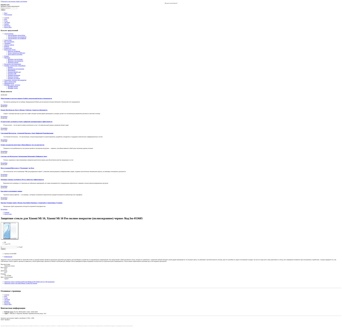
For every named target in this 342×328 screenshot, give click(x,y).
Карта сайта (7, 27)
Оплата (6, 24)
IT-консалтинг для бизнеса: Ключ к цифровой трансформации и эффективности (26, 121)
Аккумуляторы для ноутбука (16, 35)
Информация (8, 256)
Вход (5, 13)
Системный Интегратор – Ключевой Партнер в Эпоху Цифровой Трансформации (27, 133)
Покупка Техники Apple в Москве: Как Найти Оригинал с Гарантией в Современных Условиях (31, 203)
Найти (3, 10)
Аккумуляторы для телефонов (17, 38)
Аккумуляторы (8, 33)
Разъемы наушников (14, 75)
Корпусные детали (10, 49)
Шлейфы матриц (13, 86)
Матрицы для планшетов (15, 61)
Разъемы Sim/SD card (14, 72)
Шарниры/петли (9, 83)
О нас (6, 21)
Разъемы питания (13, 77)
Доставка (7, 22)
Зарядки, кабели (9, 45)
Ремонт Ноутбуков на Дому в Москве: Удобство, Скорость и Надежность (24, 110)
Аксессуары (8, 40)
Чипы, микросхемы (10, 81)
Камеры (6, 46)
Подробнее (4, 105)
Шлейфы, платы (13, 88)
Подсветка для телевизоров (12, 64)
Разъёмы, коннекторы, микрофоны (14, 65)
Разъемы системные (14, 78)
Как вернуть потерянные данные (11, 191)
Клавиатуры (8, 48)
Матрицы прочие (13, 62)
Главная (6, 17)
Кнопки (10, 67)
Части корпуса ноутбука (15, 54)
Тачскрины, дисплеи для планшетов (15, 80)
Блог (5, 19)
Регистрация (8, 14)
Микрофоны (11, 70)
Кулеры (6, 56)
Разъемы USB (12, 73)
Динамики (7, 43)
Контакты (7, 25)
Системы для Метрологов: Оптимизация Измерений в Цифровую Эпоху (24, 156)
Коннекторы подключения (16, 69)
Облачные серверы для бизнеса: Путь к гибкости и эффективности (22, 179)
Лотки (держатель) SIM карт (16, 53)
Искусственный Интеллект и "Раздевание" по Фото (17, 168)
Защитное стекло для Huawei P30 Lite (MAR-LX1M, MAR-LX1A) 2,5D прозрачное (29, 281)
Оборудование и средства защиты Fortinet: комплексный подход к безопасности (26, 98)
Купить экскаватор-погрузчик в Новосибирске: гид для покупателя (22, 145)
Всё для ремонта (9, 41)
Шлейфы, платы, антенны (12, 85)
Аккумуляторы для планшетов (17, 37)
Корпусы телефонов (14, 51)
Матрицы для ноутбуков (15, 59)
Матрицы (7, 57)
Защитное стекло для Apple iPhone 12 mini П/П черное (20, 283)
